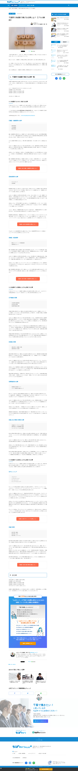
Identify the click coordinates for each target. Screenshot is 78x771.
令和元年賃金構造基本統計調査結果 (28, 115)
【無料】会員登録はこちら (27, 643)
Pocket (29, 661)
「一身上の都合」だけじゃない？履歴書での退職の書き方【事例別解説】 (62, 66)
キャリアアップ (22, 5)
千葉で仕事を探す (46, 769)
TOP (8, 5)
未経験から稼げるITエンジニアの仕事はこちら (27, 518)
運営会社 (25, 757)
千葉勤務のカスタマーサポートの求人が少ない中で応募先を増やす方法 (41, 682)
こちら (60, 763)
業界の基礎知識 (60, 47)
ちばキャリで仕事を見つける (41, 721)
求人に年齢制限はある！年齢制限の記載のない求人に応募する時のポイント (27, 682)
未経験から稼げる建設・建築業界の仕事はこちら (27, 168)
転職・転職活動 (14, 5)
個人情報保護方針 (16, 757)
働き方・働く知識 (30, 5)
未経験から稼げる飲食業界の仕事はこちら (27, 224)
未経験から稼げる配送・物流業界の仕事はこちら (27, 278)
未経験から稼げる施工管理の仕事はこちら (27, 564)
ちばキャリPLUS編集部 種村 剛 (40, 24)
